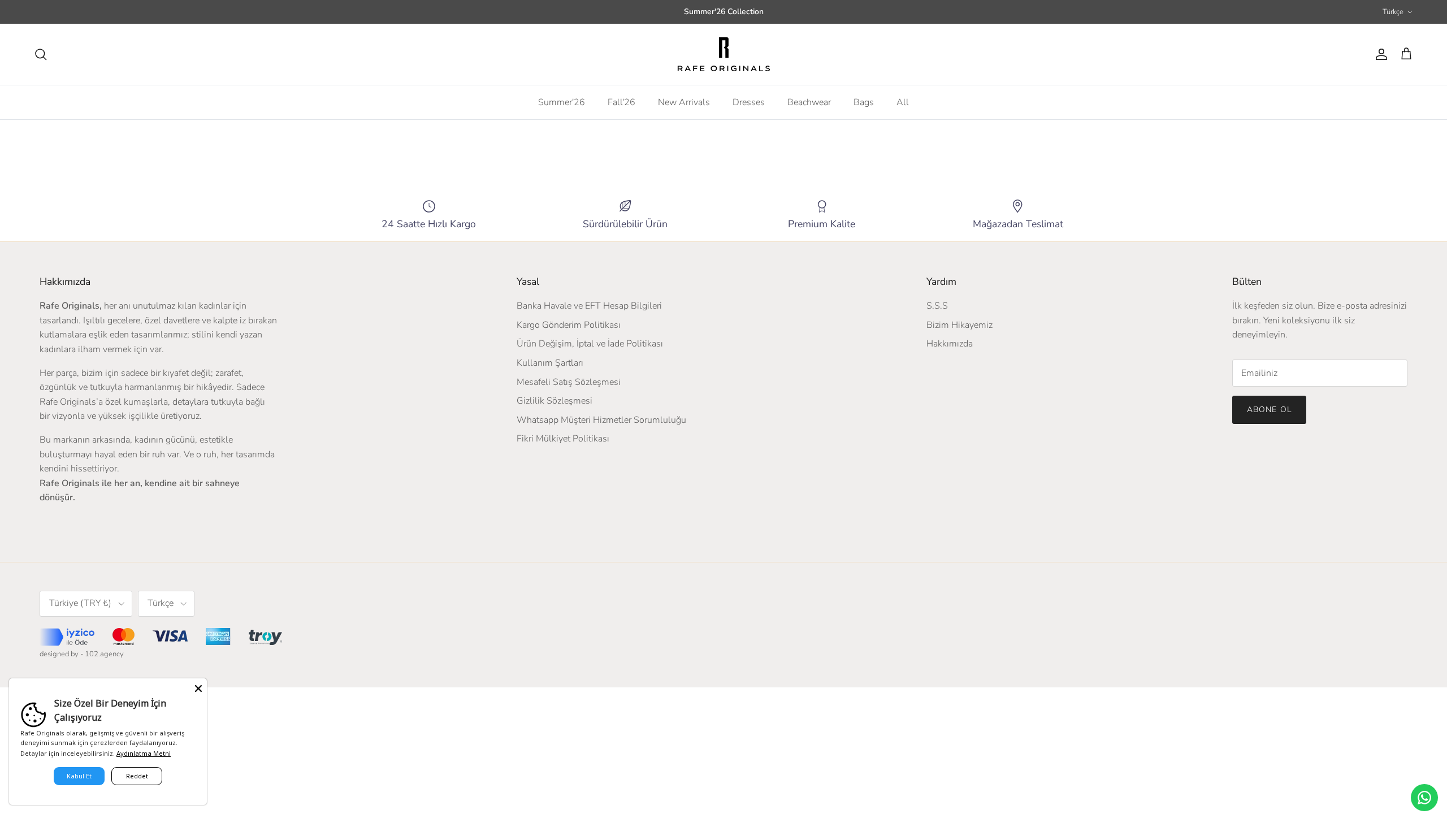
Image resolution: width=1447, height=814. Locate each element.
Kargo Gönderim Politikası (569, 325)
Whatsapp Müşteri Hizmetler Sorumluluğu (601, 420)
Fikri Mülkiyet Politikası (563, 438)
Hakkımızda (949, 343)
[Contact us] (1424, 797)
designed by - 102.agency (82, 654)
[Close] (198, 686)
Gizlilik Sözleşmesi (554, 401)
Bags (864, 102)
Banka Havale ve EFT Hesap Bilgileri (589, 306)
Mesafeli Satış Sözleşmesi (569, 382)
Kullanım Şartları (550, 363)
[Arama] (40, 54)
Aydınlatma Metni (143, 753)
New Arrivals (684, 102)
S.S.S (937, 306)
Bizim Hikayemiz (959, 325)
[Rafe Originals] (723, 54)
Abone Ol (1269, 409)
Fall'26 (621, 102)
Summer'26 (561, 102)
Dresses (749, 102)
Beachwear (809, 102)
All (902, 102)
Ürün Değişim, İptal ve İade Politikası (590, 343)
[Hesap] (1379, 54)
